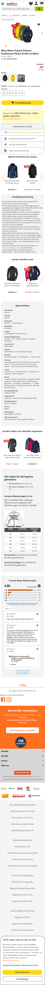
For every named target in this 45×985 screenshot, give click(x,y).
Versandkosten (37, 776)
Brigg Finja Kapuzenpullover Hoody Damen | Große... (32, 284)
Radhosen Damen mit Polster (22, 811)
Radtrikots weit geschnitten (22, 824)
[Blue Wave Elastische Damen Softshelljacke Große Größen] (12, 273)
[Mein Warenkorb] (41, 3)
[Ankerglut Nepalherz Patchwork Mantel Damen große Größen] (12, 171)
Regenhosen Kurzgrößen (22, 923)
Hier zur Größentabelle (11, 119)
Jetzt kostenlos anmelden (22, 730)
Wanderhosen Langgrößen (22, 882)
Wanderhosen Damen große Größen (22, 853)
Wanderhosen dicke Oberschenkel (22, 866)
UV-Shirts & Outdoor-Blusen (22, 930)
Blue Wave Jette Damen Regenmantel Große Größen (12, 456)
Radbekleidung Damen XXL (22, 830)
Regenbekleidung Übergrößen (22, 888)
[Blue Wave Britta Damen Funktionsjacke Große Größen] (32, 445)
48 (10, 93)
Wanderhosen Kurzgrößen (23, 875)
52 (22, 93)
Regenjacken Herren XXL (22, 901)
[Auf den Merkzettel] (39, 24)
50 (16, 93)
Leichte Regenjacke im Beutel (22, 911)
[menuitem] (3, 3)
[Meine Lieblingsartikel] (30, 3)
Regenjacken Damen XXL (22, 895)
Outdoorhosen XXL (22, 846)
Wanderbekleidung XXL (22, 840)
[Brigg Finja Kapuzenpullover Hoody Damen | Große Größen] (32, 273)
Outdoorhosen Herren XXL (22, 859)
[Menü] (3, 3)
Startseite (16, 15)
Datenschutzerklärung (11, 960)
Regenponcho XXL (22, 917)
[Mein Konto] (36, 3)
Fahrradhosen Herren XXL (22, 817)
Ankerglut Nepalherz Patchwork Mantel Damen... (12, 182)
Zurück (4, 15)
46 (4, 93)
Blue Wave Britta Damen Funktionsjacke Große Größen (32, 456)
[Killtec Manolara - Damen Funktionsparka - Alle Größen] (32, 171)
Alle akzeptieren (22, 972)
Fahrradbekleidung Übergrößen (22, 805)
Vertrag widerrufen (22, 773)
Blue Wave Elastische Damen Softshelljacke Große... (12, 284)
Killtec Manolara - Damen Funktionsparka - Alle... (32, 182)
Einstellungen (22, 979)
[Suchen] (39, 9)
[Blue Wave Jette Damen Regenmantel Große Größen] (12, 445)
